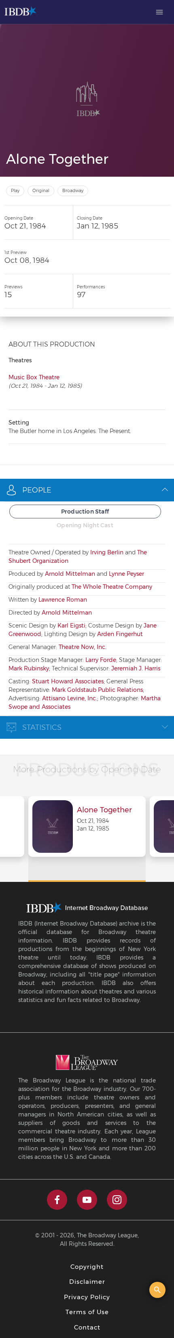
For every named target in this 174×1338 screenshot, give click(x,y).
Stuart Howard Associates (68, 681)
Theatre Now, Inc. (82, 647)
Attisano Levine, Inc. (69, 698)
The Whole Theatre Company (112, 586)
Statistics (42, 727)
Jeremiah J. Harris (135, 668)
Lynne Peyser (126, 573)
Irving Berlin (106, 552)
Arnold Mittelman (70, 573)
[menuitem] (159, 12)
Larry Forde (100, 660)
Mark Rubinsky (28, 668)
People (36, 490)
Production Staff (85, 511)
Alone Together (104, 810)
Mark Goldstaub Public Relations (97, 689)
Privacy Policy (87, 1297)
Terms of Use (87, 1312)
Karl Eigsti (71, 625)
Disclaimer (87, 1281)
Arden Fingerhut (120, 634)
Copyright (87, 1266)
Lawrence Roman (62, 599)
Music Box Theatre (33, 377)
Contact (87, 1327)
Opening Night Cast (85, 525)
